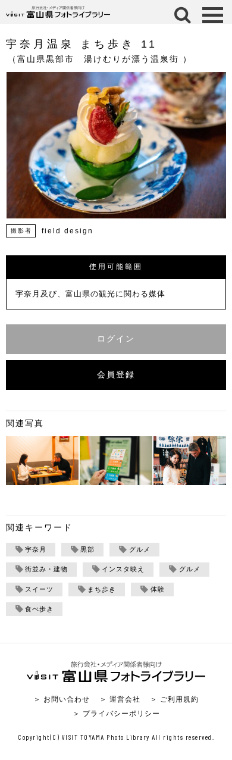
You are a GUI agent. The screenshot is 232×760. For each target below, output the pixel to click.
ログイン (116, 338)
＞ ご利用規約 (174, 699)
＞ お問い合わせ (61, 699)
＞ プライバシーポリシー (116, 713)
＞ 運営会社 (119, 699)
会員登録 (116, 374)
